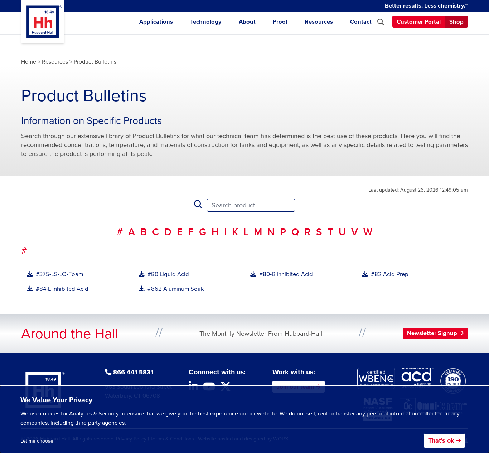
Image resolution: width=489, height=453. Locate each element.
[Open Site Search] (380, 22)
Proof (280, 22)
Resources (319, 22)
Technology (206, 22)
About (247, 22)
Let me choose (36, 441)
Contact (361, 22)
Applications (156, 22)
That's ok (441, 440)
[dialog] (244, 419)
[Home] (43, 21)
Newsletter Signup (432, 333)
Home (28, 62)
